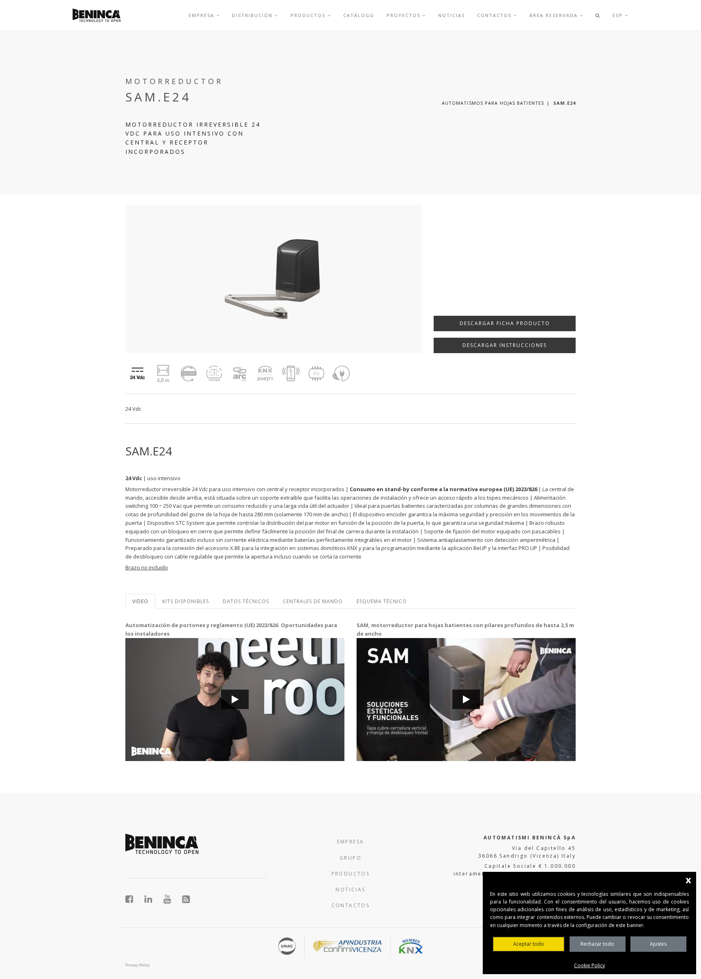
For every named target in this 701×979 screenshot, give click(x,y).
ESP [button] (619, 15)
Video (140, 601)
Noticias (451, 15)
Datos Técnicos (246, 601)
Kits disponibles (185, 601)
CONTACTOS (350, 905)
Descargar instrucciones (504, 345)
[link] (96, 15)
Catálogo (358, 15)
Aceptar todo (528, 943)
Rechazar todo (597, 943)
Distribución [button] (253, 15)
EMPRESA (350, 841)
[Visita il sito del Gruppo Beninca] (186, 899)
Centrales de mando (313, 601)
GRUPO (350, 857)
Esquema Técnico (382, 601)
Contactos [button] (495, 15)
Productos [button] (308, 15)
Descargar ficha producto (505, 323)
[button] (598, 15)
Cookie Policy (589, 965)
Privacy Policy (137, 965)
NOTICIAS (350, 889)
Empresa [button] (202, 15)
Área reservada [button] (554, 15)
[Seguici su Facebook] (133, 899)
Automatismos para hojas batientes (493, 103)
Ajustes (658, 943)
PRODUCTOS (350, 873)
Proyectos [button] (404, 15)
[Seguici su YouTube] (171, 899)
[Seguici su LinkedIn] (152, 899)
